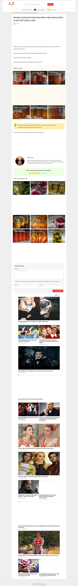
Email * (41, 284)
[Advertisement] (39, 34)
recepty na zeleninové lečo (43, 125)
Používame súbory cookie (41, 584)
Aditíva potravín (53, 10)
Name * (16, 284)
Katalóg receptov (28, 10)
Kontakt (33, 584)
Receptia (13, 12)
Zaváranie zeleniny (19, 12)
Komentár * (17, 268)
